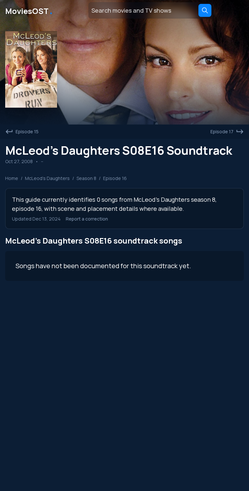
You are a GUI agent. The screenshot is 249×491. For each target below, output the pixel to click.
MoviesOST (29, 10)
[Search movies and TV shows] (204, 10)
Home (11, 178)
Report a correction (87, 219)
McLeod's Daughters (47, 178)
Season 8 (86, 178)
